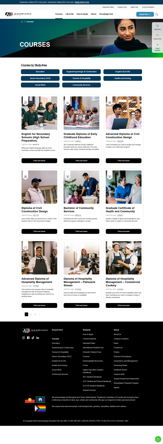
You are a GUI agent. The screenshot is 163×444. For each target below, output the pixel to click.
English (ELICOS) (59, 361)
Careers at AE (119, 374)
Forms (85, 365)
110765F (36, 286)
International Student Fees (93, 348)
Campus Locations (121, 339)
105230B (120, 141)
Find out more (39, 161)
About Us (117, 334)
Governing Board (120, 365)
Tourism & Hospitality (60, 352)
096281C (78, 215)
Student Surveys (89, 390)
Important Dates (108, 7)
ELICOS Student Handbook (94, 386)
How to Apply (88, 334)
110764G (78, 289)
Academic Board (120, 370)
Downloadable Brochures (93, 361)
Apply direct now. (82, 2)
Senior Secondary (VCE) (61, 356)
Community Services (60, 374)
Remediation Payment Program (126, 383)
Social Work (56, 370)
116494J (78, 141)
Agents (116, 387)
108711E (36, 215)
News (116, 343)
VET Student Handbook (92, 377)
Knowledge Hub (106, 14)
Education (56, 343)
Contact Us (118, 348)
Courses (59, 14)
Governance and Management (126, 361)
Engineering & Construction (63, 348)
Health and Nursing (59, 365)
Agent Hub (134, 7)
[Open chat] (158, 439)
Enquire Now (122, 7)
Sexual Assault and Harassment (126, 379)
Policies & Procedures (122, 356)
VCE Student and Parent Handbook (97, 381)
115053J (120, 215)
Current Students (148, 7)
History (116, 352)
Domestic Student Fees (92, 352)
